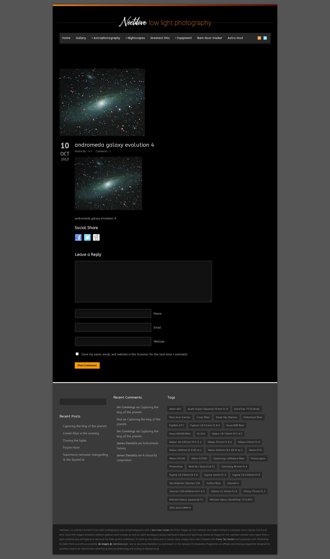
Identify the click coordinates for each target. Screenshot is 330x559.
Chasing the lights (74, 440)
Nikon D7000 (199, 458)
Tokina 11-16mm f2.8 (224, 491)
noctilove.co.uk (120, 543)
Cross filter (203, 417)
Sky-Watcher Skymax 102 (184, 483)
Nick (90, 151)
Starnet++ (233, 483)
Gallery (81, 38)
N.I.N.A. (201, 433)
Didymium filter (253, 417)
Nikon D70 (255, 450)
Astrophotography (105, 38)
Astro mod (235, 38)
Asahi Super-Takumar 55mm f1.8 (208, 408)
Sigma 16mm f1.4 (215, 474)
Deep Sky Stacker (226, 417)
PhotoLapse (258, 458)
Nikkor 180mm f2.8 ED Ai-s (185, 450)
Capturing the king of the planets (85, 426)
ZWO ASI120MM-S (180, 507)
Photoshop (176, 466)
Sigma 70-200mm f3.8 (246, 474)
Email (157, 327)
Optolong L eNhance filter (229, 458)
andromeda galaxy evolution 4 (114, 145)
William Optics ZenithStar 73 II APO (231, 499)
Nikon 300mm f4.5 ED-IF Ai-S (225, 450)
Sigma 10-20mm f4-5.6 (183, 474)
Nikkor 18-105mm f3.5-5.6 (185, 442)
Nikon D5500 (177, 458)
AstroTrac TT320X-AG (247, 408)
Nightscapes (135, 38)
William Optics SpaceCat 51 (186, 499)
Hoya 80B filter (235, 425)
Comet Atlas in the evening (81, 433)
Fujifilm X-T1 (176, 425)
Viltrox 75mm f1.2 (254, 491)
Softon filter (214, 483)
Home (66, 38)
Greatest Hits (160, 38)
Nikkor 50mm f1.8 (249, 442)
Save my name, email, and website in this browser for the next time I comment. (134, 354)
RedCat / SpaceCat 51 (202, 466)
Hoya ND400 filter (180, 433)
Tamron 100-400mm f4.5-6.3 (187, 491)
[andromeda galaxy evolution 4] (165, 102)
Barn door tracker (209, 38)
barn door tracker (160, 530)
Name (158, 313)
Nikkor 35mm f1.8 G (220, 442)
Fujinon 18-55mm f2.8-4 (205, 425)
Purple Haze (71, 447)
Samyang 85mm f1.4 (234, 466)
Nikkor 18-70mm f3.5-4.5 (227, 433)
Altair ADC (175, 408)
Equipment (183, 38)
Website (159, 341)
